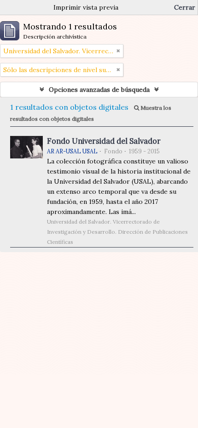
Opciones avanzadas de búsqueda (99, 89)
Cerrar (184, 7)
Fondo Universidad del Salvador (104, 141)
